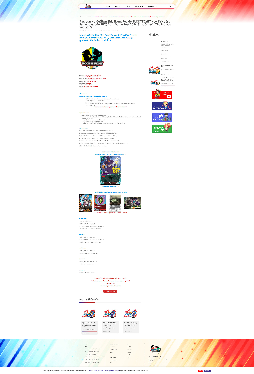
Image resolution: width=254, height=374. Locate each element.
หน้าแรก (108, 6)
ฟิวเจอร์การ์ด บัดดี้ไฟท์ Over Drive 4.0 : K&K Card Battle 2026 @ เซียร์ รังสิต (109, 324)
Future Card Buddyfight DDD (167, 66)
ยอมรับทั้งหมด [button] (207, 370)
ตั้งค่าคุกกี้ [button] (201, 370)
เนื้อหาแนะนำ (138, 6)
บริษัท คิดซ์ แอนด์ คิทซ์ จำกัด (154, 356)
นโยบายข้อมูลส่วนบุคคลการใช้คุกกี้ (112, 370)
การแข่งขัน (87, 17)
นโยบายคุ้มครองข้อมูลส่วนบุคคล (96, 370)
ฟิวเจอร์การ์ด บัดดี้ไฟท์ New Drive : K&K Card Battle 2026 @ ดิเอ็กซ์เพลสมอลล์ (167, 79)
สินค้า (116, 6)
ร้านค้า (126, 6)
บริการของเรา (151, 6)
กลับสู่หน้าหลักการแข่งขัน (110, 291)
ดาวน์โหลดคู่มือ (164, 41)
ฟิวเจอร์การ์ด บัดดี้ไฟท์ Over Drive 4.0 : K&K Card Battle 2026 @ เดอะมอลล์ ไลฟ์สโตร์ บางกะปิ (89, 325)
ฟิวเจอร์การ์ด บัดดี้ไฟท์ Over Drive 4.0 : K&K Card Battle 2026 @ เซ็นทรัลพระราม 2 (130, 324)
